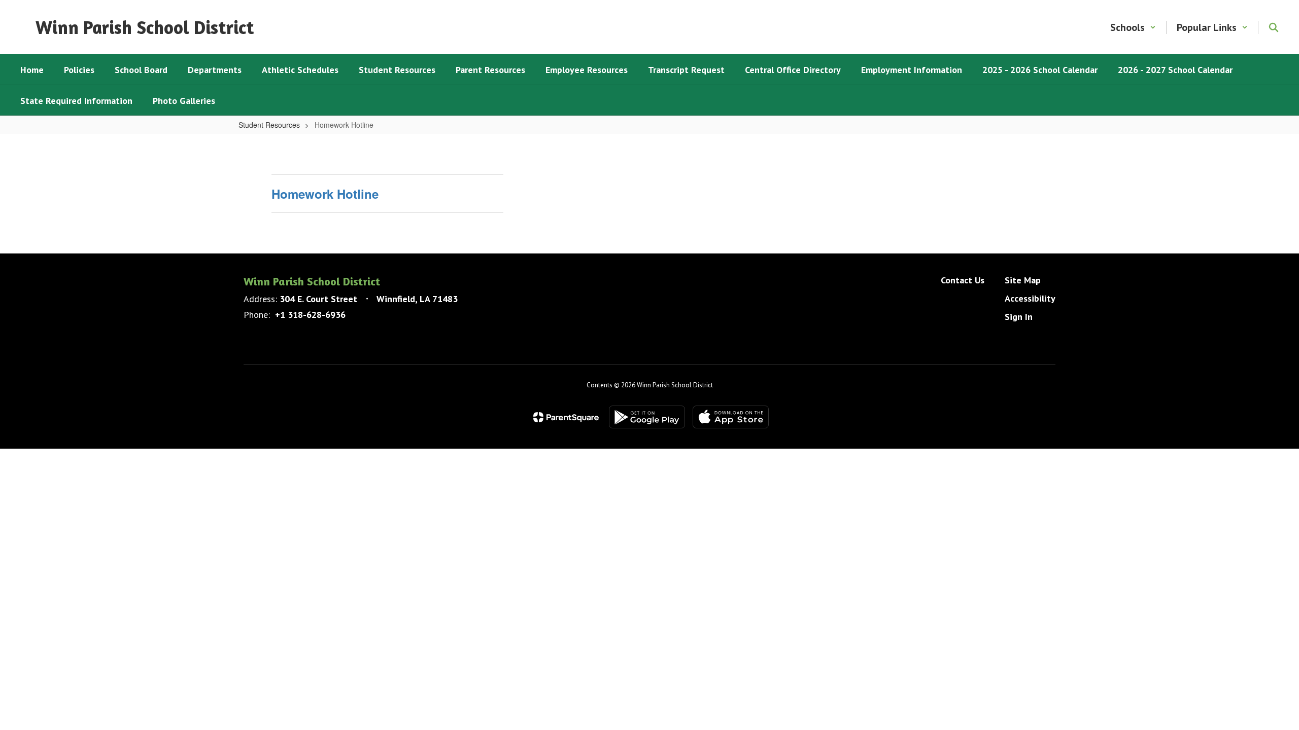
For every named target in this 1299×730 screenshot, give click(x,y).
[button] (1133, 27)
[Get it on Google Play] (647, 417)
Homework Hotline (325, 193)
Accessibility (1030, 298)
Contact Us (962, 280)
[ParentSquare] (566, 417)
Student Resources (269, 125)
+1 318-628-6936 (310, 314)
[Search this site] (1274, 27)
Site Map (1023, 280)
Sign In (1019, 316)
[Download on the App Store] (731, 417)
